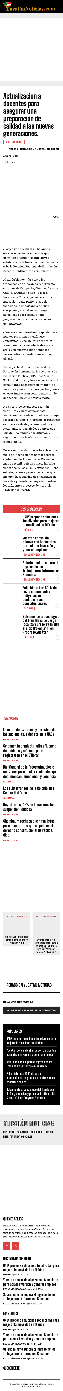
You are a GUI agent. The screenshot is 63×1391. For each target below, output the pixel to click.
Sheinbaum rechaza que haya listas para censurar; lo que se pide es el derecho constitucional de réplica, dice (29, 828)
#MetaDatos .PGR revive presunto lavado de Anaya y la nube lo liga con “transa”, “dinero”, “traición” (46, 946)
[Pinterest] (21, 170)
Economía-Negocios (34, 554)
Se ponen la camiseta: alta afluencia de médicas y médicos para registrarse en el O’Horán (29, 751)
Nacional (28, 608)
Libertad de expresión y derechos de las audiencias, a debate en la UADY (29, 732)
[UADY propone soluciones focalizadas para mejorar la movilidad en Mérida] (11, 523)
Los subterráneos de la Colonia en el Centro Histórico (29, 790)
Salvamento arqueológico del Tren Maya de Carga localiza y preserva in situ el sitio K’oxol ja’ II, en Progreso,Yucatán (41, 624)
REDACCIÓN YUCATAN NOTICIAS (39, 149)
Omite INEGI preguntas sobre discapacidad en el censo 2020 (16, 939)
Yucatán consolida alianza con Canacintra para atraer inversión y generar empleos (39, 544)
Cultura (28, 637)
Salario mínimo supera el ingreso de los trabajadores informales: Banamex (41, 569)
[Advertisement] (31, 49)
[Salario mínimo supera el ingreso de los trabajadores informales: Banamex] (11, 568)
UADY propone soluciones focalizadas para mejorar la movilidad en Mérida (41, 521)
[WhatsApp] (29, 170)
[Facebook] (6, 170)
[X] (14, 170)
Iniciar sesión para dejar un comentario (31, 1010)
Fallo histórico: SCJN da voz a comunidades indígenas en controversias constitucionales (40, 596)
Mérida (27, 530)
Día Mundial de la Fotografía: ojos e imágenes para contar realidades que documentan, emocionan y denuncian (30, 772)
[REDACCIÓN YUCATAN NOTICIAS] (6, 149)
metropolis (10, 739)
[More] (36, 170)
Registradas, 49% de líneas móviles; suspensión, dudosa (29, 807)
